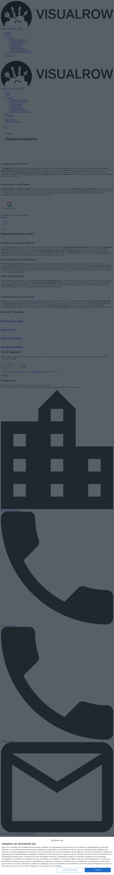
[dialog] (57, 856)
